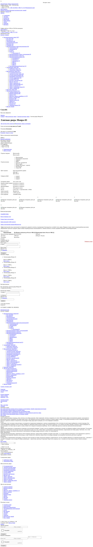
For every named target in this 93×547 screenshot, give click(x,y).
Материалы (6, 19)
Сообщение (3, 295)
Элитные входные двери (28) (16, 74)
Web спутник (12, 522)
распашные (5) (15, 58)
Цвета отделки (7, 150)
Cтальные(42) (9, 321)
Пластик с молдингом (21, 162)
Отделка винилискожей (9, 468)
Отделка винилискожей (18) (16, 75)
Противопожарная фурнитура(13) (14, 342)
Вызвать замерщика (5, 139)
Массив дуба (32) (13, 81)
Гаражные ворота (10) (14, 105)
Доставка (5, 16)
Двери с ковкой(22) (11, 365)
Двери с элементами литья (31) (17, 87)
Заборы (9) (12, 101)
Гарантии (5, 23)
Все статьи (3, 415)
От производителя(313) (12, 350)
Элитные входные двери (23, 116)
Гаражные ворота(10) (11, 382)
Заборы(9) (8, 379)
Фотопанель (19, 166)
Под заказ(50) (9, 315)
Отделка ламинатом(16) (12, 355)
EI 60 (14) (11, 51)
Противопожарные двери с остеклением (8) (20, 54)
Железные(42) (9, 320)
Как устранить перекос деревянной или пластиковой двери (15, 411)
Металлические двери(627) (10, 348)
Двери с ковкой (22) (14, 88)
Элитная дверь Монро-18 (9, 262)
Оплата (5, 513)
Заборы (5, 495)
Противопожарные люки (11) (16, 55)
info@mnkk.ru (4, 9)
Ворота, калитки (7, 492)
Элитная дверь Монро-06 (9, 278)
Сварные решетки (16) (14, 92)
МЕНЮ (2, 13)
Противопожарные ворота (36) (17, 57)
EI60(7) (11, 338)
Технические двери (8, 461)
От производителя (8, 466)
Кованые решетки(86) (11, 371)
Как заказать (6, 511)
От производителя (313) (15, 72)
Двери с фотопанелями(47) (13, 362)
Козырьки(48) (9, 376)
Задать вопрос (6, 506)
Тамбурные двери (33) (14, 68)
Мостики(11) (9, 380)
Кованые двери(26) (11, 377)
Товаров (7, 11)
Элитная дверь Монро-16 (9, 257)
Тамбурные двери (7, 459)
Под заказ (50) (9, 38)
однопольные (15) (13, 47)
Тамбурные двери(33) (11, 346)
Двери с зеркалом (7, 476)
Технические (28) (10, 41)
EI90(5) (11, 341)
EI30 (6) (14, 63)
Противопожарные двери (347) (11, 37)
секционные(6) (13, 337)
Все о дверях (6, 517)
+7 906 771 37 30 (21, 7)
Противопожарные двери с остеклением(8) (17, 330)
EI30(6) (11, 339)
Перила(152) (9, 372)
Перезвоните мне (5, 309)
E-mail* (2, 244)
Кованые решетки (7, 488)
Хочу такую (6, 261)
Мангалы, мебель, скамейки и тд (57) (18, 96)
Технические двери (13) (15, 70)
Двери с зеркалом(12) (11, 360)
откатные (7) (15, 59)
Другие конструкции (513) (13, 91)
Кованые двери (7, 494)
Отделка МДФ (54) (14, 79)
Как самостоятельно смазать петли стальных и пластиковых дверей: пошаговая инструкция (23, 408)
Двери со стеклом (7, 479)
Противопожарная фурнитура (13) (17, 66)
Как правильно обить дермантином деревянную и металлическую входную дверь (21, 412)
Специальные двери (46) (12, 67)
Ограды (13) (12, 104)
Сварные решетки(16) (11, 369)
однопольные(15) (13, 324)
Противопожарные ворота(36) (13, 333)
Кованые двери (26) (14, 100)
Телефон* (3, 292)
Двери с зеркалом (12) (14, 83)
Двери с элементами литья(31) (13, 364)
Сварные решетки (7, 486)
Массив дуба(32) (10, 359)
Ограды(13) (9, 381)
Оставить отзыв (7, 504)
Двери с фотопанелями (9, 477)
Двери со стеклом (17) (14, 85)
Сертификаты (9, 343)
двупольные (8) (13, 49)
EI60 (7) (14, 62)
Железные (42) (10, 43)
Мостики (5, 497)
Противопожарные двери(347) (11, 313)
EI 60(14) (11, 328)
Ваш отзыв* (4, 247)
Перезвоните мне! (30, 7)
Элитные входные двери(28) (13, 351)
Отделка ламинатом (8, 471)
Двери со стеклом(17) (11, 363)
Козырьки (5, 493)
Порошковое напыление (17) (16, 76)
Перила (5, 489)
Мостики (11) (12, 102)
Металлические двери (10, 116)
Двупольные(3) (16, 329)
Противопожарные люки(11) (13, 332)
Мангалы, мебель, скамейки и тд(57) (15, 373)
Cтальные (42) (9, 45)
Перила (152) (12, 94)
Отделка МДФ (7, 472)
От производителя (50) (12, 42)
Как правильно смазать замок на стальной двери (13, 410)
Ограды (5, 498)
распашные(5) (12, 334)
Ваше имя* (3, 242)
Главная (3, 116)
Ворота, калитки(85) (11, 375)
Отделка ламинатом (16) (15, 77)
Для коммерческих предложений (11, 508)
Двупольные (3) (16, 53)
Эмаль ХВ (18, 167)
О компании (6, 15)
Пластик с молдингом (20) (15, 80)
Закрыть (3, 115)
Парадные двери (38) (11, 89)
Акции (5, 22)
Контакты (5, 24)
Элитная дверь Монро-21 (9, 267)
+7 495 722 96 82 (13, 7)
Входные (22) (9, 40)
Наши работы (6, 20)
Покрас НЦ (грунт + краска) (23, 165)
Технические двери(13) (12, 347)
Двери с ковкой (7, 481)
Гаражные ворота (7, 499)
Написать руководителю (9, 507)
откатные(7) (12, 335)
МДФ (17, 161)
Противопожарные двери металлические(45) (17, 322)
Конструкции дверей (8, 516)
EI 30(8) (11, 326)
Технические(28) (10, 317)
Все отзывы (3, 441)
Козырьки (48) (12, 98)
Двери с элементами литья (10, 480)
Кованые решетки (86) (14, 93)
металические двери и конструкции (9, 3)
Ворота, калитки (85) (14, 97)
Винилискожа (19, 157)
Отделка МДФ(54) (10, 356)
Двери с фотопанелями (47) (16, 84)
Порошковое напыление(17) (13, 354)
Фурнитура (6, 18)
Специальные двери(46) (9, 345)
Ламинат (18, 160)
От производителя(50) (11, 318)
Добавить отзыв (88, 241)
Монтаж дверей (10, 106)
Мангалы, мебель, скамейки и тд (11, 490)
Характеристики (7, 149)
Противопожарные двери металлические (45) (17, 46)
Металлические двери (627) (13, 71)
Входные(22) (9, 316)
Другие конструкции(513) (9, 368)
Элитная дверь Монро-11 (9, 272)
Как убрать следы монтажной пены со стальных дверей (14, 414)
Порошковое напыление (22, 158)
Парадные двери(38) (8, 367)
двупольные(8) (13, 325)
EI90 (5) (14, 64)
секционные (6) (16, 60)
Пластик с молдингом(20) (12, 358)
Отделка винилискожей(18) (13, 352)
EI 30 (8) (11, 50)
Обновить (4, 250)
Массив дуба (19, 164)
